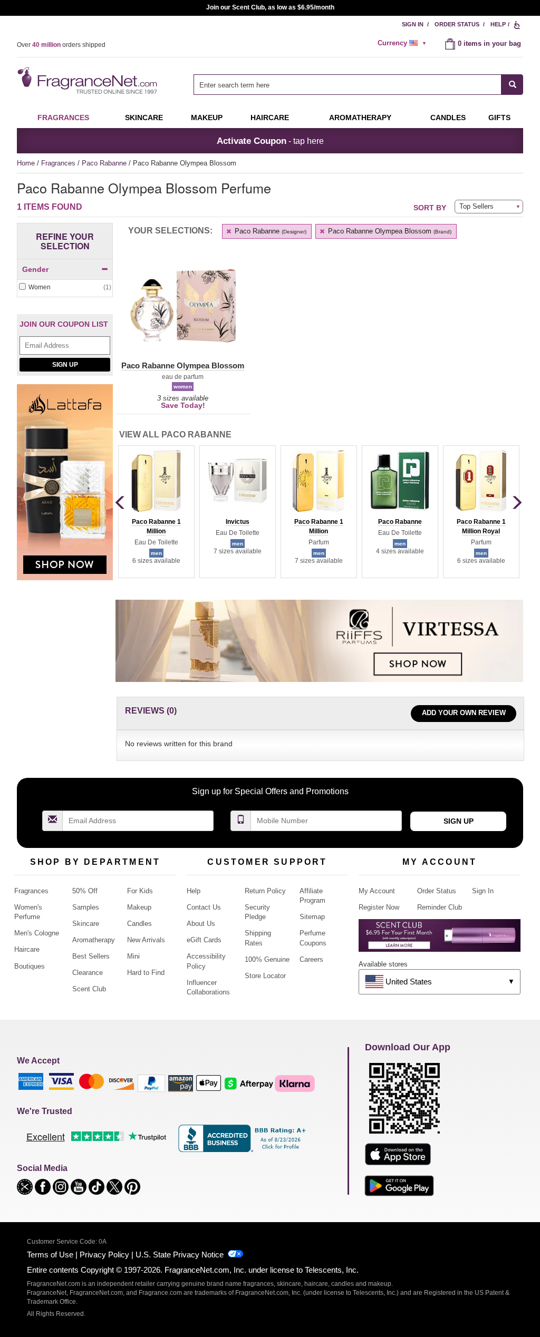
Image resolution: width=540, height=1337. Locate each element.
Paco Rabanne (105, 163)
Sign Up (65, 364)
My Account (377, 891)
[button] (182, 312)
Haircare (269, 117)
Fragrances (63, 117)
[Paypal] (151, 1082)
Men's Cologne (36, 933)
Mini (133, 956)
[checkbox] (65, 287)
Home (26, 163)
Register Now (379, 907)
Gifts (499, 117)
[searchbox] (348, 84)
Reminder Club (439, 907)
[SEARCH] (512, 84)
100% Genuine (267, 959)
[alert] (403, 43)
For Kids (140, 891)
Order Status (457, 24)
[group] (156, 511)
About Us (201, 924)
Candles (139, 924)
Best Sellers (91, 956)
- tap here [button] (270, 140)
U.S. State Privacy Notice (180, 1254)
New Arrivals (146, 940)
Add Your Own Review (464, 713)
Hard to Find (146, 973)
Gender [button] (35, 269)
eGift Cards (204, 940)
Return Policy (265, 891)
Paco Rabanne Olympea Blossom (388, 231)
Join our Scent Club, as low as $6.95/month (270, 7)
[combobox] (358, 84)
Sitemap (312, 917)
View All (175, 434)
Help (498, 24)
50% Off (85, 891)
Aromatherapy (93, 940)
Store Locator (265, 976)
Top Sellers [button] (476, 206)
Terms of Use (50, 1254)
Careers (311, 959)
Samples (85, 907)
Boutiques (29, 966)
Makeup (207, 117)
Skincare (144, 117)
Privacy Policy (104, 1254)
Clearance (87, 973)
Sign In (412, 24)
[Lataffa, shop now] (65, 487)
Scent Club (89, 989)
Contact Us (204, 907)
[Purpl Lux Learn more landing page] (439, 939)
